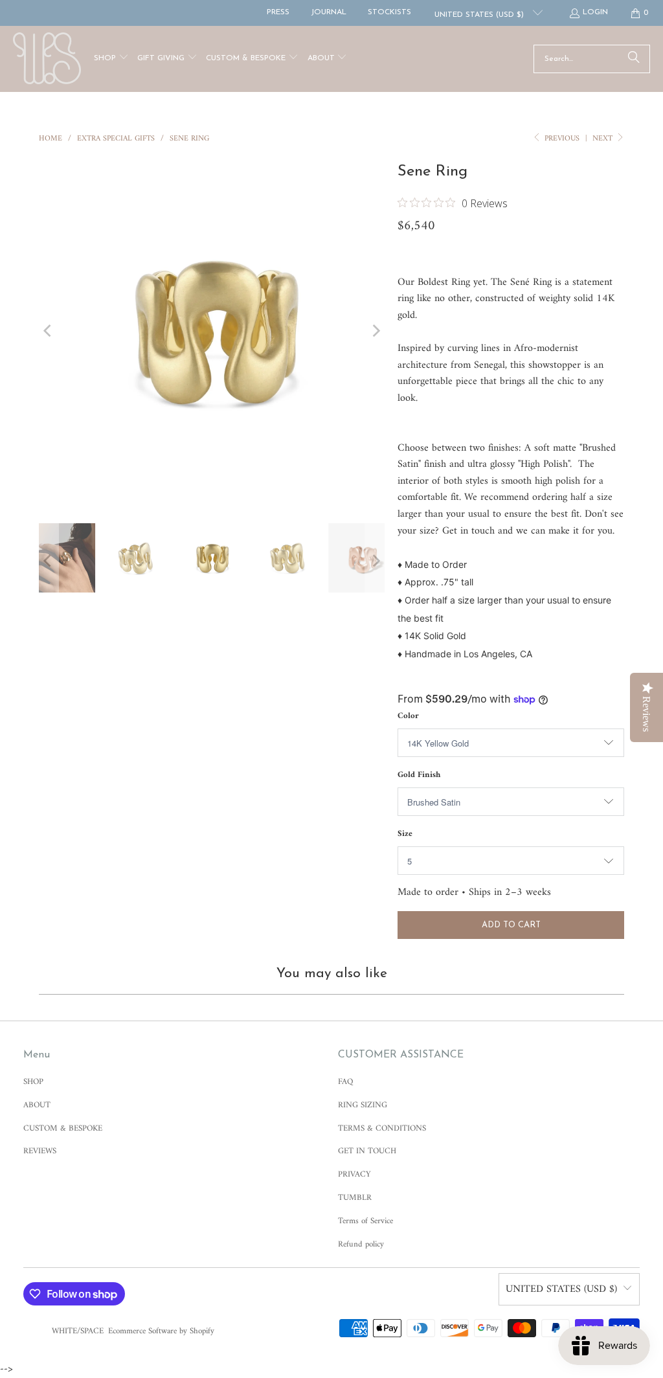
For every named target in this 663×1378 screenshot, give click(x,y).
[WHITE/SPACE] (47, 58)
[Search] (634, 59)
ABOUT (37, 1105)
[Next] (375, 330)
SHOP (33, 1081)
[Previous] (48, 330)
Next (603, 139)
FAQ (345, 1081)
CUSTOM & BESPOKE (62, 1128)
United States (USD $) (480, 15)
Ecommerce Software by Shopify (161, 1331)
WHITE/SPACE (78, 1331)
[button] (111, 59)
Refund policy (361, 1244)
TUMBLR (355, 1197)
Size (405, 833)
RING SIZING (362, 1105)
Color (408, 715)
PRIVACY (354, 1174)
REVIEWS (39, 1151)
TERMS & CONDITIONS (382, 1128)
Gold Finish (419, 774)
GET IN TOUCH (367, 1151)
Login (595, 12)
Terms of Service (365, 1221)
